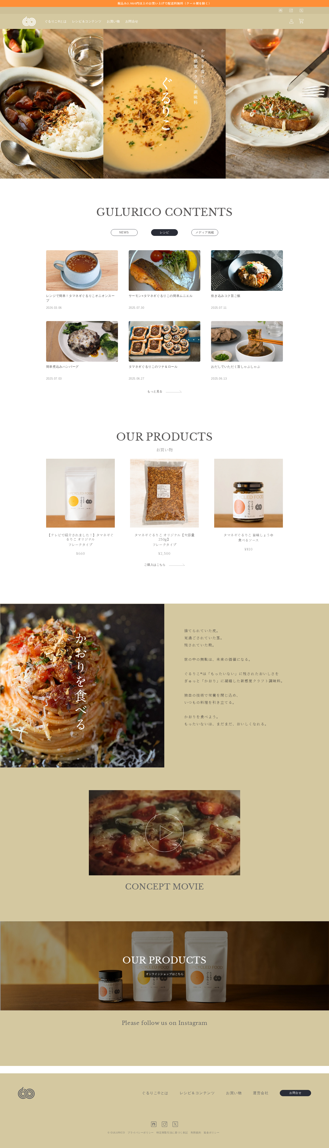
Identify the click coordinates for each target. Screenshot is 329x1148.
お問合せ (295, 1092)
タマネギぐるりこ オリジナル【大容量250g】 (165, 537)
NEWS (124, 232)
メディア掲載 (204, 232)
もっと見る (154, 391)
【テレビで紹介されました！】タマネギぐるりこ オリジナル (80, 537)
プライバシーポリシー (141, 1132)
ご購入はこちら (154, 564)
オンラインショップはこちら (165, 974)
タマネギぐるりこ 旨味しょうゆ (248, 535)
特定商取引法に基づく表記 (172, 1132)
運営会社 (261, 1093)
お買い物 (234, 1093)
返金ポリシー (211, 1132)
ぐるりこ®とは (155, 1093)
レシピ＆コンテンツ (197, 1093)
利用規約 (196, 1132)
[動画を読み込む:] (164, 832)
